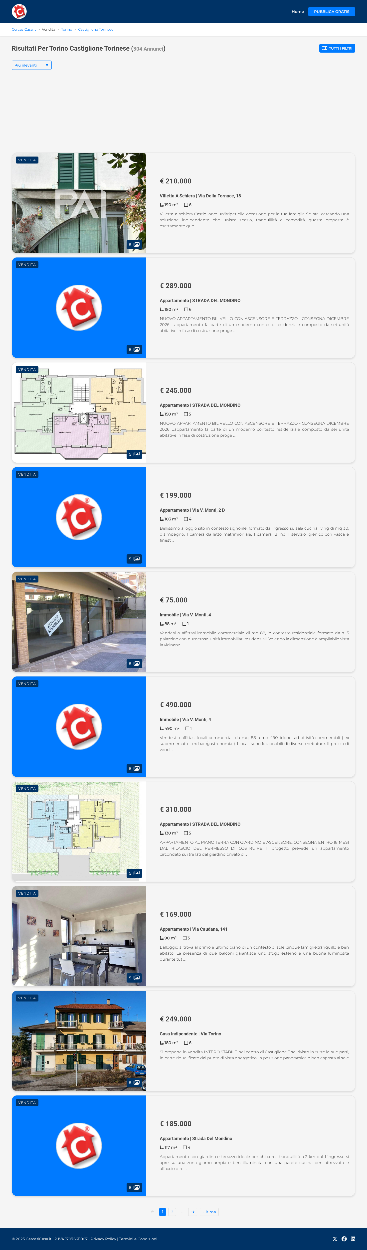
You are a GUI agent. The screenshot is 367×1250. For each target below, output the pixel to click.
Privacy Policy (104, 1239)
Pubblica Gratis (331, 11)
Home (298, 11)
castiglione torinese (95, 29)
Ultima (209, 1212)
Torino (66, 29)
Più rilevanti (31, 65)
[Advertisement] (183, 115)
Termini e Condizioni (138, 1239)
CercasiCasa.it (24, 29)
